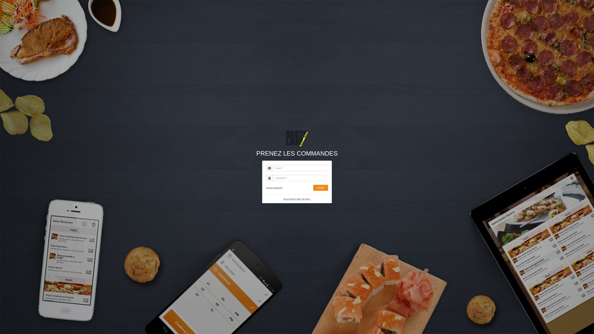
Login (320, 187)
